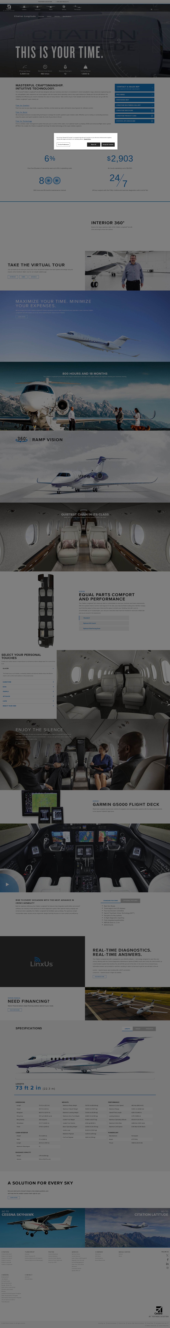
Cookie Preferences (63, 144)
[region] (86, 141)
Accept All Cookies (108, 144)
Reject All (93, 144)
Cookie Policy (87, 139)
